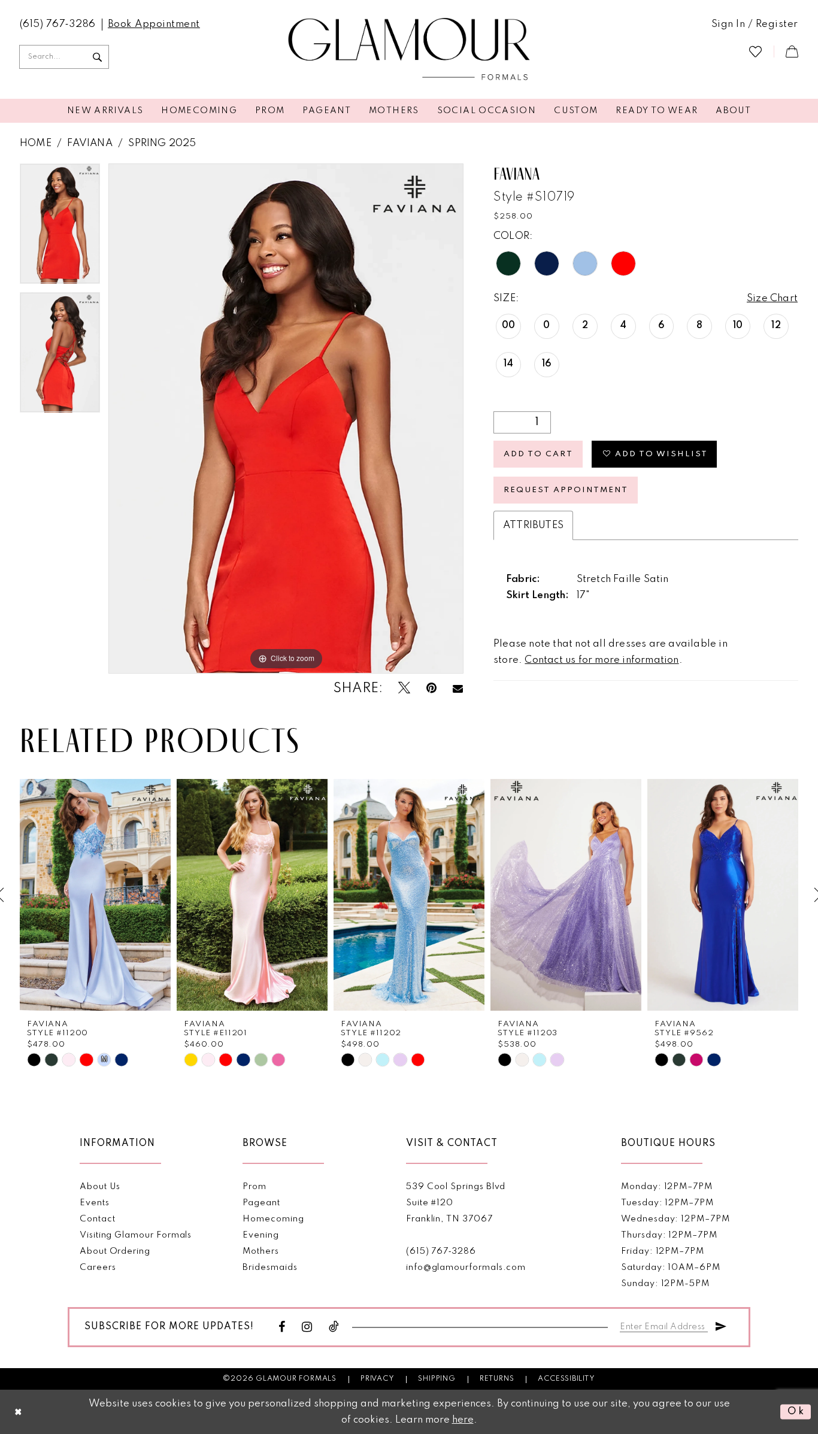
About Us (100, 1187)
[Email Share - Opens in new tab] (457, 688)
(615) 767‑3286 (441, 1251)
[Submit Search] (97, 57)
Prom (254, 1187)
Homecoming (273, 1219)
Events (95, 1203)
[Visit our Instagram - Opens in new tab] (307, 1327)
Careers (98, 1267)
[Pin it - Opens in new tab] (431, 688)
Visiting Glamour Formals (136, 1235)
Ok (796, 1411)
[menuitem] (58, 24)
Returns (497, 1379)
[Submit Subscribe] (721, 1325)
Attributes (533, 525)
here (463, 1420)
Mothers (261, 1251)
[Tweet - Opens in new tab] (404, 688)
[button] (754, 24)
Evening (261, 1235)
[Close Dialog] (18, 1412)
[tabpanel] (60, 227)
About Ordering (115, 1251)
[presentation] (95, 895)
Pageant (261, 1203)
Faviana (89, 143)
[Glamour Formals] (409, 49)
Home (35, 143)
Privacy (377, 1379)
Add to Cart (538, 454)
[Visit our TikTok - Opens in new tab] (334, 1327)
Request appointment (566, 490)
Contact (98, 1219)
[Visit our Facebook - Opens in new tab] (282, 1327)
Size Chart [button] (772, 298)
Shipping (436, 1379)
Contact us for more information (601, 660)
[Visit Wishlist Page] (755, 51)
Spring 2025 (162, 143)
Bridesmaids (270, 1267)
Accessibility (566, 1379)
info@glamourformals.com (466, 1267)
